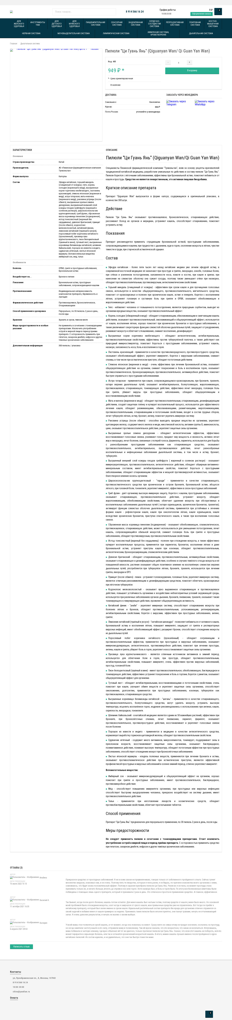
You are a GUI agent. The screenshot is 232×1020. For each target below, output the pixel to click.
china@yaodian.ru (21, 991)
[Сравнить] (213, 62)
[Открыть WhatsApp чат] (11, 2)
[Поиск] (112, 11)
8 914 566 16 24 (135, 11)
